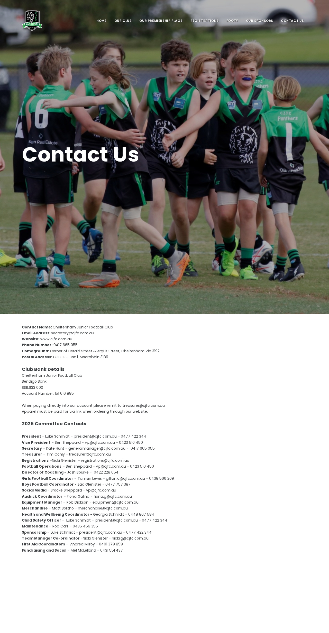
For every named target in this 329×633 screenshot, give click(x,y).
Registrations (204, 20)
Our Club (123, 20)
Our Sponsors (259, 20)
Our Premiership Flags (161, 20)
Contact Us (292, 20)
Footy (232, 20)
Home (101, 20)
